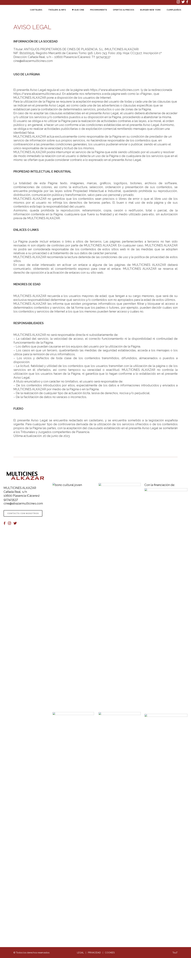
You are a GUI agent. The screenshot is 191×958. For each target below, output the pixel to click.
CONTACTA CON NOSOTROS (23, 513)
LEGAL (80, 952)
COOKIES (110, 952)
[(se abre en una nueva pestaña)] (179, 2)
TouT (175, 952)
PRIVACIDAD (94, 952)
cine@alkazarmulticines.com (23, 503)
